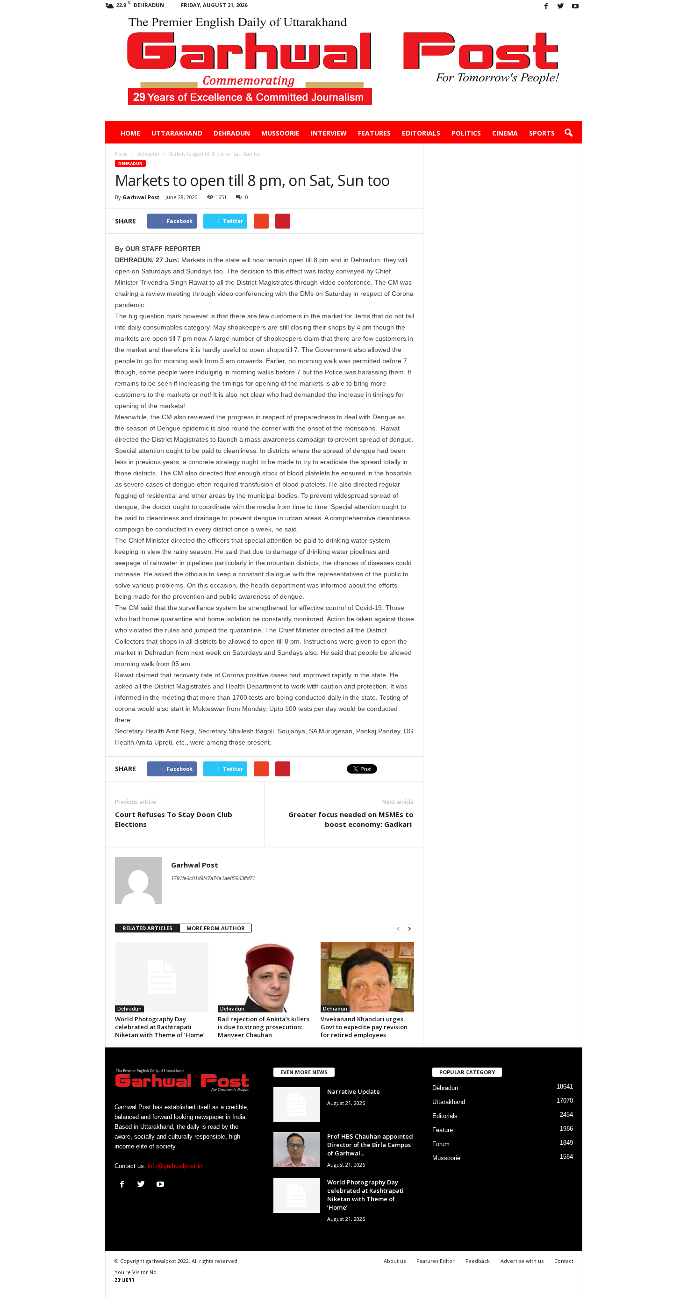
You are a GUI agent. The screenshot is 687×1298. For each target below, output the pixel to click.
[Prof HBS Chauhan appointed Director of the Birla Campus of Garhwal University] (296, 1149)
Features (374, 133)
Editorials (421, 133)
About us (395, 1260)
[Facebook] (546, 7)
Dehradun (232, 133)
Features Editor (435, 1260)
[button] (568, 133)
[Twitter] (560, 7)
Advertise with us (522, 1260)
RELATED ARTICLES (147, 928)
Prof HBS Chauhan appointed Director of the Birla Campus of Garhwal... (370, 1144)
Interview (329, 133)
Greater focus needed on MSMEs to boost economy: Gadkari (351, 819)
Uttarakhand (176, 133)
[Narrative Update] (296, 1104)
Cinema (505, 133)
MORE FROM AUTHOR (215, 928)
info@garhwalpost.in (175, 1165)
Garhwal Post (140, 197)
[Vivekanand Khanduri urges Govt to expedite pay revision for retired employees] (367, 977)
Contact (563, 1260)
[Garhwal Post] (343, 67)
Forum (441, 1143)
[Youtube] (575, 7)
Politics (466, 133)
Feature (442, 1129)
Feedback (477, 1260)
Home (130, 133)
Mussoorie (280, 133)
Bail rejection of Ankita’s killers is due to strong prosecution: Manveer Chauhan (263, 1027)
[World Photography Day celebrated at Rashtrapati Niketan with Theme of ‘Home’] (161, 977)
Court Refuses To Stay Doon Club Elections (173, 819)
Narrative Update (353, 1091)
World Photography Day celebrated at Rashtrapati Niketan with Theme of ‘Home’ (160, 1027)
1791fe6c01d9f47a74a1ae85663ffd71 (213, 878)
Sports (542, 133)
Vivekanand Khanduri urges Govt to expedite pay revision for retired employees (364, 1027)
